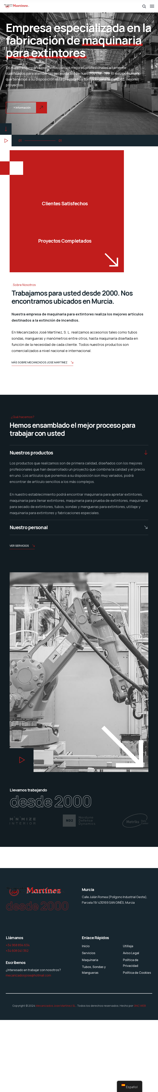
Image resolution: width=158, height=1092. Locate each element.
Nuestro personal (29, 527)
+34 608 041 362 (17, 951)
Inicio (86, 946)
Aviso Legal (131, 953)
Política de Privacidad (130, 963)
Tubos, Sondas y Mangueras (94, 970)
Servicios (88, 953)
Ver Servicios (19, 545)
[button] (6, 140)
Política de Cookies (137, 972)
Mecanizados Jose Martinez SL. (56, 1005)
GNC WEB (140, 1005)
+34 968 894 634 (18, 945)
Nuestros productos (31, 452)
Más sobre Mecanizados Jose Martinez (39, 362)
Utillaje (128, 946)
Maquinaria (90, 960)
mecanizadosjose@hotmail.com (28, 975)
